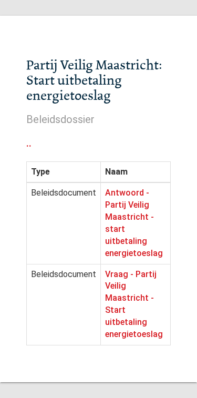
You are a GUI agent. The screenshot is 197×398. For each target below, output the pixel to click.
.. (29, 143)
